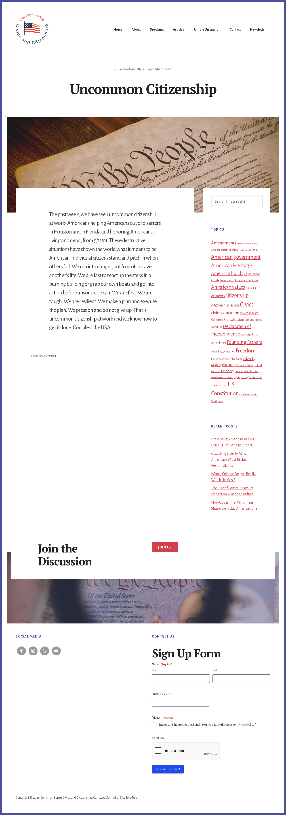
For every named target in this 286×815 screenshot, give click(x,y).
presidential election (247, 371)
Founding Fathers (244, 342)
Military (216, 365)
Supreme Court (219, 385)
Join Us (165, 547)
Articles (51, 356)
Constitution (234, 319)
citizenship (237, 295)
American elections (245, 249)
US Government (248, 394)
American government (236, 257)
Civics (247, 304)
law (239, 358)
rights (237, 377)
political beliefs (244, 365)
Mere (134, 797)
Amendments (223, 243)
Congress (217, 319)
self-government (251, 377)
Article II (250, 288)
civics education (225, 313)
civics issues (249, 313)
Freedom (246, 351)
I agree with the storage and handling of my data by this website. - (207, 724)
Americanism (227, 280)
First (154, 670)
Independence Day (220, 359)
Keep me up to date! (168, 769)
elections (245, 334)
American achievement (248, 243)
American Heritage (231, 265)
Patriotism (228, 365)
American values (228, 287)
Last (214, 670)
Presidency (226, 371)
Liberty (249, 358)
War (214, 401)
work (220, 401)
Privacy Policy (246, 724)
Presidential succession (222, 377)
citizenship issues (225, 305)
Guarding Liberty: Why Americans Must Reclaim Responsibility (230, 460)
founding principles (223, 351)
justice (232, 359)
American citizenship (221, 249)
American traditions (246, 280)
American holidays (229, 273)
